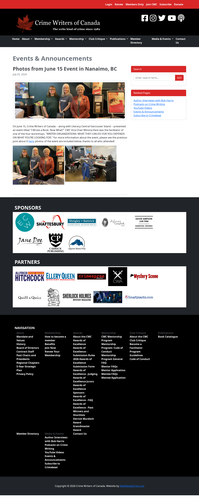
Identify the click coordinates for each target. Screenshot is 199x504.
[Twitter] (162, 18)
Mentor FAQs (109, 366)
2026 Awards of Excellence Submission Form (84, 362)
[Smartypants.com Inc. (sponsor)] (139, 297)
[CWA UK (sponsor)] (117, 276)
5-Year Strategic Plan (26, 368)
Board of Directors (27, 348)
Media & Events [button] (161, 39)
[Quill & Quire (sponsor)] (30, 297)
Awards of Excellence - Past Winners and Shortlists (83, 409)
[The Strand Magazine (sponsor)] (108, 297)
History (20, 344)
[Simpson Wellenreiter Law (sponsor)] (144, 222)
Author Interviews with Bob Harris (154, 100)
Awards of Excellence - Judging (85, 372)
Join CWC (151, 4)
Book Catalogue (168, 336)
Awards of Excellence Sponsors (79, 388)
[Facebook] (144, 18)
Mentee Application (113, 377)
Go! (179, 77)
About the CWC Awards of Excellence (82, 340)
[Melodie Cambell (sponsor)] (113, 222)
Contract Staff (25, 351)
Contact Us (180, 40)
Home (15, 39)
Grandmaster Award (81, 428)
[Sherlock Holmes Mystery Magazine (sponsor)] (77, 297)
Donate (178, 4)
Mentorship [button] (76, 39)
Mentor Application (113, 370)
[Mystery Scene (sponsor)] (144, 276)
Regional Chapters (27, 362)
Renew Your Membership (52, 353)
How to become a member (55, 338)
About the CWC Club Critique (139, 338)
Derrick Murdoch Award (83, 420)
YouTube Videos (143, 108)
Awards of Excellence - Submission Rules (84, 351)
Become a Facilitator (136, 346)
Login (108, 4)
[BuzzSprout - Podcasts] (181, 18)
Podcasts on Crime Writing (149, 104)
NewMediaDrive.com (132, 486)
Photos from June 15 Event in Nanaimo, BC (65, 68)
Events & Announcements (52, 58)
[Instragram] (153, 18)
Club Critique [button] (97, 39)
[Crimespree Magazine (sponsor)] (91, 276)
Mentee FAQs (109, 374)
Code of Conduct (140, 359)
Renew (119, 4)
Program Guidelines (136, 353)
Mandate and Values (24, 338)
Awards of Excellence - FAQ (83, 398)
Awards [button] (60, 39)
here (31, 141)
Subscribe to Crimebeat (147, 115)
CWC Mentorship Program (111, 338)
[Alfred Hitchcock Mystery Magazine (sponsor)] (30, 276)
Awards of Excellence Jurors (83, 379)
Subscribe (165, 4)
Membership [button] (43, 39)
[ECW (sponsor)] (25, 222)
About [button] (26, 39)
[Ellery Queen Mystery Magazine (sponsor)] (61, 276)
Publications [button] (118, 39)
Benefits (50, 344)
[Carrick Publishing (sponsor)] (56, 242)
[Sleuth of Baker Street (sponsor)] (53, 297)
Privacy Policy (24, 374)
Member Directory (136, 40)
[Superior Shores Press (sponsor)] (77, 242)
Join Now (50, 348)
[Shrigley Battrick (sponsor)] (82, 222)
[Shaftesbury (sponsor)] (51, 222)
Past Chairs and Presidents (26, 357)
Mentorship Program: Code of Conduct (112, 347)
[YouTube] (172, 18)
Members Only (135, 4)
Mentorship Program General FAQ (112, 359)
